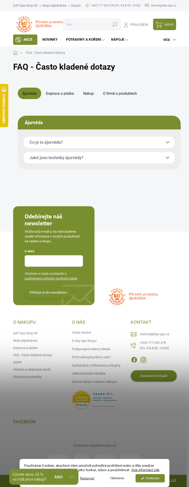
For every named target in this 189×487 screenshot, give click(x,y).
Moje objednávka (54, 5)
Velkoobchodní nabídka (88, 373)
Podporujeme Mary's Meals (91, 349)
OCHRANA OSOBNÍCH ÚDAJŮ (94, 445)
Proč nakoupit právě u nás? (91, 357)
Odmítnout (117, 478)
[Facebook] (134, 359)
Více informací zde (145, 470)
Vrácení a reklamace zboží (31, 369)
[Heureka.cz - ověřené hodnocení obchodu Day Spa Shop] (96, 399)
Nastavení (87, 478)
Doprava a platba (25, 348)
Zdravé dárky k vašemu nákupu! (94, 382)
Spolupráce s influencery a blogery (96, 365)
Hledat (114, 24)
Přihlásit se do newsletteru (48, 292)
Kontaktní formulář (153, 376)
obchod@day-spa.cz (154, 334)
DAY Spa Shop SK (25, 5)
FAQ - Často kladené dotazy (32, 355)
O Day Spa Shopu (84, 341)
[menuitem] (25, 39)
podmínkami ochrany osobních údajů (51, 278)
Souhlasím (152, 478)
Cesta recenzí (81, 332)
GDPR (17, 362)
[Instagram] (143, 359)
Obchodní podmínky (27, 377)
